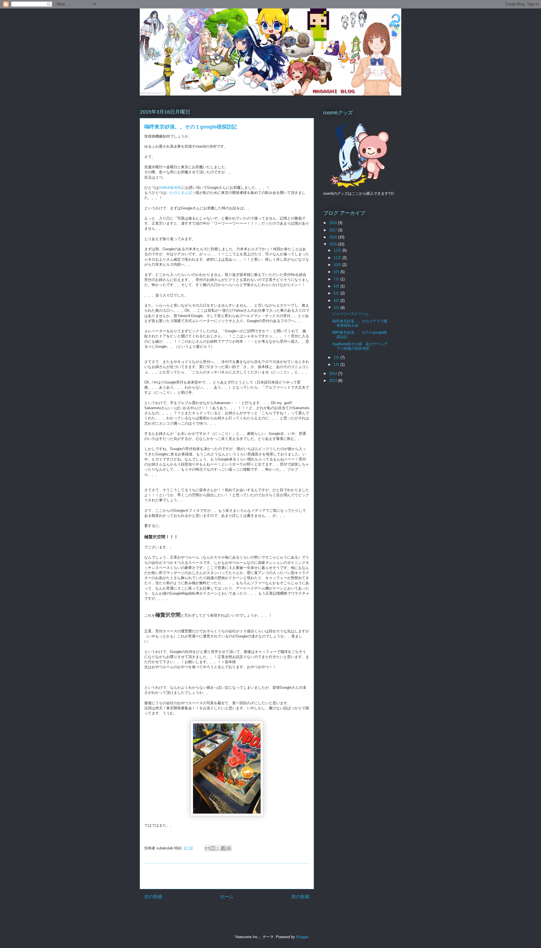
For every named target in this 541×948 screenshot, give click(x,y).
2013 (333, 380)
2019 (333, 223)
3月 (337, 307)
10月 (338, 265)
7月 (337, 279)
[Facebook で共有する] (223, 848)
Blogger (302, 937)
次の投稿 (153, 896)
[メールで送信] (207, 848)
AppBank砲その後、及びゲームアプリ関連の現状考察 (359, 346)
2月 (337, 357)
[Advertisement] (227, 876)
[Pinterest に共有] (229, 848)
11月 (338, 258)
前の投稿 (300, 896)
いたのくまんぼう (181, 193)
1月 (337, 364)
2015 (333, 244)
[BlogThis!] (213, 848)
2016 (333, 237)
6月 (337, 286)
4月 (337, 300)
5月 (337, 293)
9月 (337, 272)
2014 (333, 373)
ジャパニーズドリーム (350, 314)
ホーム (227, 896)
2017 (333, 230)
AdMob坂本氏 (170, 187)
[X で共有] (218, 848)
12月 (338, 250)
